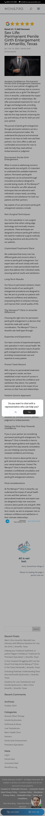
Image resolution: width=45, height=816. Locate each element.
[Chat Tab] (22, 408)
